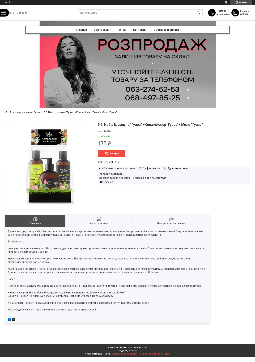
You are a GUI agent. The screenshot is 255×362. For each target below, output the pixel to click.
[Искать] (198, 13)
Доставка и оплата (166, 29)
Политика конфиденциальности (154, 354)
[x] (13, 319)
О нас (122, 29)
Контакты (139, 29)
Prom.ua (143, 347)
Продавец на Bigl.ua (128, 351)
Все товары (101, 29)
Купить (114, 153)
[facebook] (9, 319)
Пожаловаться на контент (124, 354)
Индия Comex (33, 112)
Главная (81, 29)
